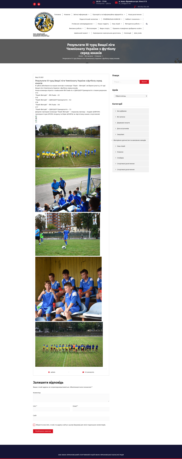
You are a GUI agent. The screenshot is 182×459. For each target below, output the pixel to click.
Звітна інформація (80, 14)
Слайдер (120, 158)
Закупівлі (120, 134)
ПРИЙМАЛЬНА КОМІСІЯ (111, 19)
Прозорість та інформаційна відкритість (108, 14)
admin (53, 372)
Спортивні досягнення (125, 164)
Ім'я (35, 406)
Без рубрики (121, 111)
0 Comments (89, 372)
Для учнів (138, 33)
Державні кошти (123, 123)
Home (81, 56)
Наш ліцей (116, 24)
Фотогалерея (92, 28)
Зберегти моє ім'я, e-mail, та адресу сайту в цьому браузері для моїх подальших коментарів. (71, 425)
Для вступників (123, 129)
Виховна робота (75, 28)
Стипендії (127, 33)
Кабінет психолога (132, 19)
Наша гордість (103, 24)
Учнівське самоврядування (82, 24)
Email (75, 406)
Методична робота (132, 24)
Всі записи (89, 56)
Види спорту (104, 28)
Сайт (35, 415)
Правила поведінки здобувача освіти (127, 28)
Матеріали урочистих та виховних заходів (130, 140)
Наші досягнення (135, 14)
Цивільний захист (81, 33)
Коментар (37, 393)
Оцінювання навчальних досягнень (107, 33)
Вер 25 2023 (39, 77)
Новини (67, 14)
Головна (57, 14)
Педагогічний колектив (89, 19)
